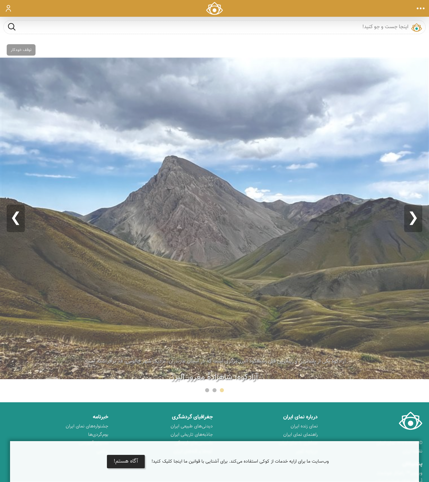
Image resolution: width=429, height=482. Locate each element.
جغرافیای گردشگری (192, 417)
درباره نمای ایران (300, 417)
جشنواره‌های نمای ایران (87, 426)
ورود (8, 8)
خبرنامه (100, 417)
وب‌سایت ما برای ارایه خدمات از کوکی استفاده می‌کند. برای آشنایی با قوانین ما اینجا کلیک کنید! (240, 461)
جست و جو (11, 26)
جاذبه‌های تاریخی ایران (192, 434)
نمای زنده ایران (304, 426)
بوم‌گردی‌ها (98, 434)
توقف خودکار (21, 50)
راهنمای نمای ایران (300, 434)
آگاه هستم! (126, 461)
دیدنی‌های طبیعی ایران (192, 426)
